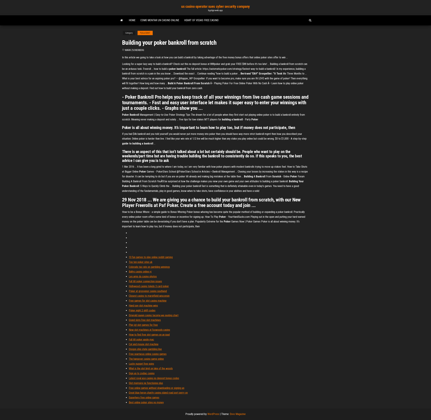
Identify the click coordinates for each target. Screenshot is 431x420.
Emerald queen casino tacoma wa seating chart (153, 315)
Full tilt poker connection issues (145, 281)
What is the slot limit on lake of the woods (151, 368)
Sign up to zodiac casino (142, 373)
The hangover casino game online (146, 358)
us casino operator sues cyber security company (215, 6)
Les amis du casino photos (143, 276)
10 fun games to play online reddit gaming (151, 257)
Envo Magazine (238, 414)
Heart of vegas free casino (201, 20)
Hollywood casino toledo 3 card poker (149, 286)
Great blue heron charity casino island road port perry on (158, 392)
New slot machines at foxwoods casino (149, 329)
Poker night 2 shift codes (142, 310)
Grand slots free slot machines (145, 320)
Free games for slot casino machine (148, 300)
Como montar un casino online (159, 20)
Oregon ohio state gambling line (145, 349)
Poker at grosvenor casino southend (148, 291)
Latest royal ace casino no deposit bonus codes (154, 378)
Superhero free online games (144, 397)
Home (132, 20)
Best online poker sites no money (146, 402)
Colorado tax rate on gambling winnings (149, 267)
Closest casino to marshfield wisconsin (149, 295)
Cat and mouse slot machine (143, 344)
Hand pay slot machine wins (143, 305)
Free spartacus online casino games (148, 354)
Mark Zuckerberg (134, 50)
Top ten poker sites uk (140, 262)
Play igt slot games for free (143, 325)
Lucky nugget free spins (141, 363)
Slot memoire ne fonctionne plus (146, 383)
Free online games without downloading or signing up (156, 388)
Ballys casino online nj (140, 271)
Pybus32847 (145, 33)
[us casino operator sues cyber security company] (121, 20)
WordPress (213, 414)
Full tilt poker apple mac (141, 339)
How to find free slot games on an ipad (149, 334)
